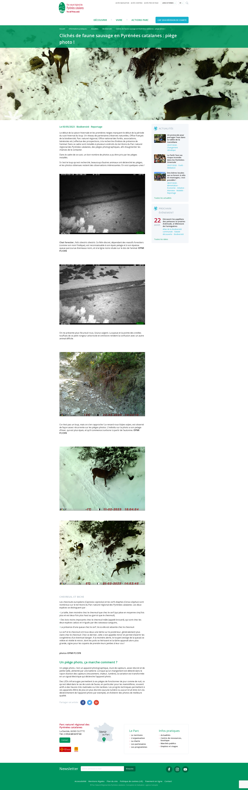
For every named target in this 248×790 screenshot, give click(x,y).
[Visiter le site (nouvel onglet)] (65, 749)
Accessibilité (80, 781)
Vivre (119, 20)
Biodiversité (82, 126)
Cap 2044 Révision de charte (172, 20)
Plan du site (112, 781)
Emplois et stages (169, 746)
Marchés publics (168, 743)
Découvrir (100, 20)
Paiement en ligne (153, 781)
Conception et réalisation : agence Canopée (142, 785)
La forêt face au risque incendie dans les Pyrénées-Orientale (176, 158)
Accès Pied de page (151, 3)
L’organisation (138, 738)
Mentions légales (96, 781)
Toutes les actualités (162, 198)
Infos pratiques (169, 731)
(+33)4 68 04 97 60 (72, 734)
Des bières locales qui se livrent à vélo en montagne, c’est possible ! (176, 176)
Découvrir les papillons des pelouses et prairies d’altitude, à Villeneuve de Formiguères (174, 222)
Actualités (165, 735)
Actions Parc (140, 20)
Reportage (96, 126)
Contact (64, 740)
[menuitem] (122, 3)
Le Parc (134, 731)
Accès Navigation (122, 3)
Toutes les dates (161, 239)
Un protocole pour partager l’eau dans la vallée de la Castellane (176, 138)
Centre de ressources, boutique (171, 739)
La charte (135, 741)
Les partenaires (138, 744)
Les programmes (139, 747)
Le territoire (137, 735)
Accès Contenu (136, 3)
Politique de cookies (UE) (131, 781)
